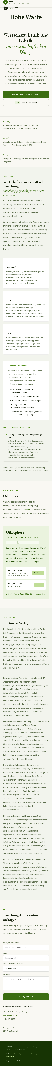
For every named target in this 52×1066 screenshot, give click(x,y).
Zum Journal (38, 573)
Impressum (10, 1061)
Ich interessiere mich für (13, 964)
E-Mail (5, 953)
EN (10, 8)
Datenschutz (21, 1061)
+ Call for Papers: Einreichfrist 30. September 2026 (25, 594)
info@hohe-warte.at (11, 1015)
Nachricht (7, 975)
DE (6, 8)
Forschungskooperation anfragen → (26, 94)
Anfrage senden (26, 996)
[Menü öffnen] (17, 8)
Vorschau (39, 585)
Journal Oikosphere (26, 102)
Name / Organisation (11, 943)
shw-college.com (20, 1054)
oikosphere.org (32, 1054)
